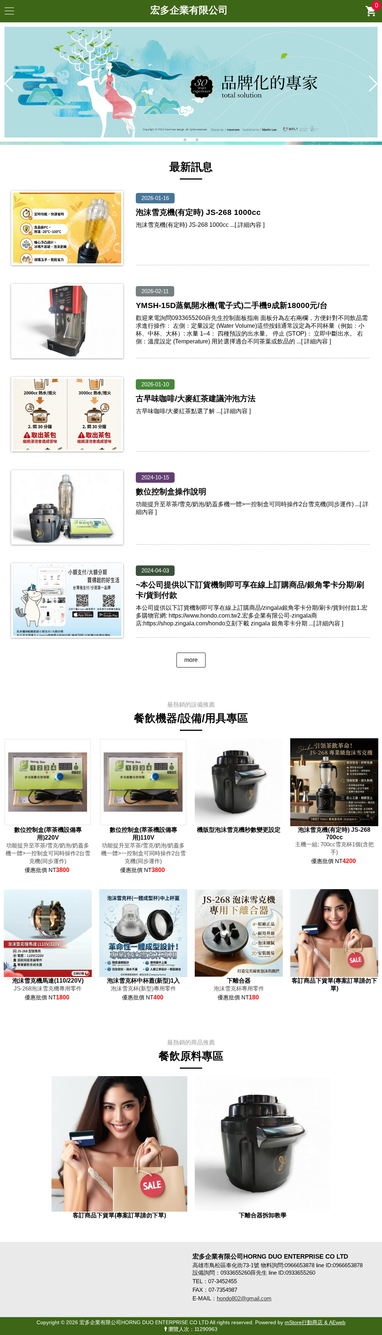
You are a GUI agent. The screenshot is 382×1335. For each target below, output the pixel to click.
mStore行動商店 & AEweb (315, 1322)
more (191, 660)
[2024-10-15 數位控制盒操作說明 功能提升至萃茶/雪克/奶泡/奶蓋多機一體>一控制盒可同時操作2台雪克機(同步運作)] (190, 512)
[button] (185, 139)
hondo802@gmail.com (244, 1298)
